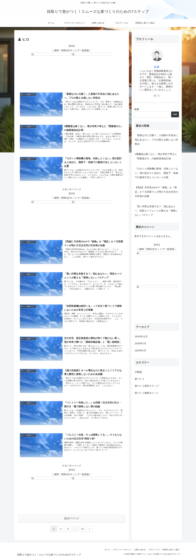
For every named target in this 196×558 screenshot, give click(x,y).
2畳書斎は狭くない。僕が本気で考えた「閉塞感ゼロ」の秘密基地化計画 (156, 156)
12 (82, 529)
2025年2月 (140, 343)
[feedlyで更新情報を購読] (154, 95)
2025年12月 (141, 336)
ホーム (107, 550)
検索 (136, 109)
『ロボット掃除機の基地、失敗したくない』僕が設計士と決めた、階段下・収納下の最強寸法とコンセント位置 (156, 173)
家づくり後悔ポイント (147, 393)
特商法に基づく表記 (170, 550)
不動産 (138, 372)
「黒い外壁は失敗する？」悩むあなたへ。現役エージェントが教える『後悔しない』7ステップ (156, 210)
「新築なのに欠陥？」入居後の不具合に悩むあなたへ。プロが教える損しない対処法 (156, 139)
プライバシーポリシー (122, 550)
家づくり (139, 379)
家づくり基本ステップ (147, 386)
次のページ (71, 518)
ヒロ (156, 66)
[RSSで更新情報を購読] (158, 95)
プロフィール (154, 550)
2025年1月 (140, 350)
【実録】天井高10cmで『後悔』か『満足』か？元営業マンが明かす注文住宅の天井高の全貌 (156, 191)
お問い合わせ (140, 550)
